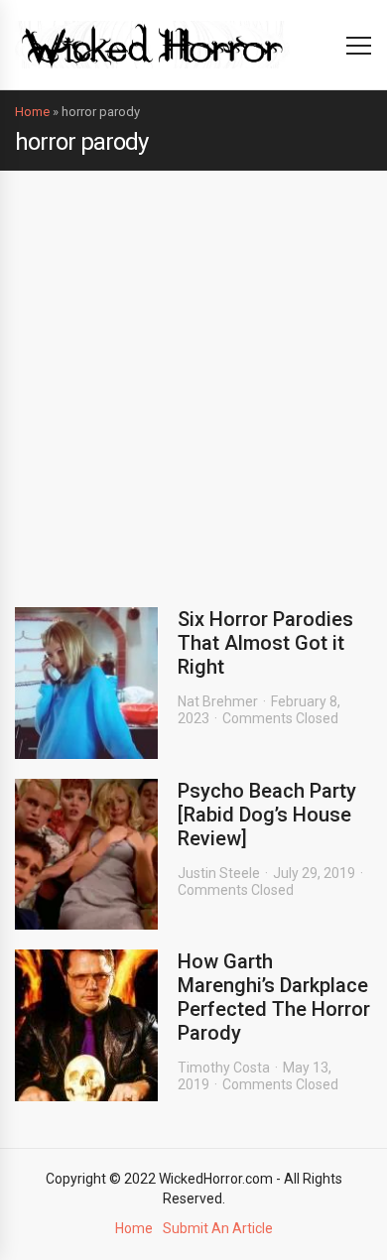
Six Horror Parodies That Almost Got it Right (265, 643)
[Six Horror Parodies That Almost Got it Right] (86, 683)
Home (32, 111)
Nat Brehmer (218, 701)
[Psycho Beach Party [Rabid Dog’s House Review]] (86, 855)
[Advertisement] (193, 374)
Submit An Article (218, 1228)
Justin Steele (219, 873)
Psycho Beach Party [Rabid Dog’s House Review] (267, 814)
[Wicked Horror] (152, 44)
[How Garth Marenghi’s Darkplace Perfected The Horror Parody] (86, 1025)
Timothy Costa (224, 1067)
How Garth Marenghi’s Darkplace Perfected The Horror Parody (274, 997)
